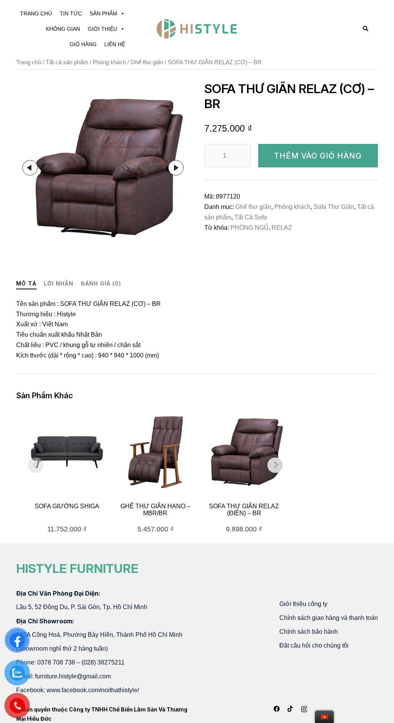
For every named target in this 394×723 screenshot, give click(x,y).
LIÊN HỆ (114, 44)
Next (176, 167)
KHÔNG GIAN (63, 29)
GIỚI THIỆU (102, 29)
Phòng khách (109, 62)
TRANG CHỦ (36, 13)
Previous (30, 167)
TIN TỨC (71, 13)
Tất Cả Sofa (250, 217)
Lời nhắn (58, 283)
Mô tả (26, 283)
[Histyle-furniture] (197, 28)
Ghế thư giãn (146, 62)
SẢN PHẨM (103, 13)
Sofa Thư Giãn (334, 207)
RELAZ (282, 227)
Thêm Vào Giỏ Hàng (318, 155)
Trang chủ (28, 62)
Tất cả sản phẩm (67, 62)
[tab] (26, 284)
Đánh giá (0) (101, 283)
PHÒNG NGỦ (249, 227)
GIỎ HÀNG (83, 44)
